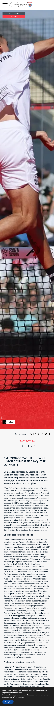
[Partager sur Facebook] (49, 434)
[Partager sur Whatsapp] (31, 434)
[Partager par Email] (35, 434)
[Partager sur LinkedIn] (42, 434)
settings (21, 697)
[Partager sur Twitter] (45, 434)
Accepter (8, 702)
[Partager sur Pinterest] (38, 434)
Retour (11, 422)
